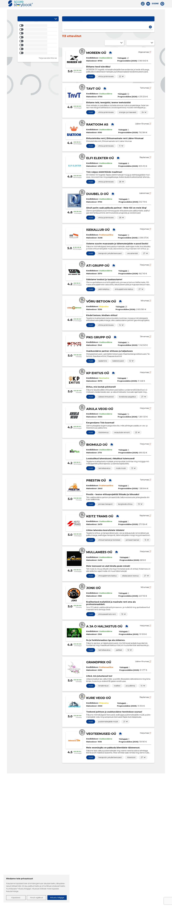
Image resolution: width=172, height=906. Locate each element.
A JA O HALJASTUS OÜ (104, 626)
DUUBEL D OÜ (97, 194)
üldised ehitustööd (105, 397)
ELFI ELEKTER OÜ (100, 158)
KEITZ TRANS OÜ (99, 516)
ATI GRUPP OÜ (97, 265)
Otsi (150, 27)
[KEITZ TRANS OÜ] (117, 516)
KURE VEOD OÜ (98, 698)
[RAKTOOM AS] (112, 124)
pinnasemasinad (132, 540)
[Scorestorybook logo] (20, 3)
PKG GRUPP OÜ (98, 337)
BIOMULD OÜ (96, 444)
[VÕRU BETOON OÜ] (120, 301)
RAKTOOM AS (97, 124)
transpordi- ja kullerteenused (109, 253)
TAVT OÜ (93, 88)
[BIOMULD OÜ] (111, 444)
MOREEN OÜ (96, 53)
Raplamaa (144, 157)
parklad (119, 650)
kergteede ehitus (125, 504)
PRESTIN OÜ (96, 480)
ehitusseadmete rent (107, 614)
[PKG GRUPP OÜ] (115, 337)
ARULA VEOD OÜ (99, 409)
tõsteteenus (103, 432)
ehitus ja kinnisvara (105, 76)
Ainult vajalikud (36, 897)
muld (91, 76)
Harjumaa (144, 229)
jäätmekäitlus (103, 289)
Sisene (155, 4)
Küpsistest (15, 897)
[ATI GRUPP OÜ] (113, 265)
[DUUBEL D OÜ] (113, 193)
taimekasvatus (104, 468)
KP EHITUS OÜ (97, 373)
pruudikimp (130, 686)
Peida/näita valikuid (56, 19)
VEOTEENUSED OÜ (101, 734)
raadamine (102, 361)
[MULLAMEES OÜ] (116, 552)
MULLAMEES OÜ (99, 552)
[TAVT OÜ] (105, 88)
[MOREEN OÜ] (110, 52)
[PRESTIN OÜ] (110, 480)
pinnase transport (105, 504)
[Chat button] (143, 4)
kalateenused (118, 361)
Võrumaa (145, 301)
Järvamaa (144, 336)
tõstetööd (131, 757)
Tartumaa (144, 88)
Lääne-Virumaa (142, 124)
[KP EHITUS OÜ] (113, 373)
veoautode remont (122, 432)
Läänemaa (144, 193)
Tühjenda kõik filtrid (47, 58)
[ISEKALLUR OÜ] (114, 229)
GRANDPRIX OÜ (98, 662)
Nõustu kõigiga (57, 897)
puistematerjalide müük (108, 722)
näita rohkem (120, 76)
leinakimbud (103, 686)
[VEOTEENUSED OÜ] (120, 733)
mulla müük (121, 468)
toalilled (117, 686)
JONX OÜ (93, 588)
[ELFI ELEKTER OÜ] (118, 158)
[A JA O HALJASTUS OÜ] (126, 626)
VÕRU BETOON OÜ (101, 301)
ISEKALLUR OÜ (98, 230)
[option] (38, 26)
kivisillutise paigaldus (127, 397)
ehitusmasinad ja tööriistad (109, 540)
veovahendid (132, 253)
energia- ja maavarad (127, 112)
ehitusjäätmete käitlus (124, 289)
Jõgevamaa (143, 52)
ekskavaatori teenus (130, 576)
